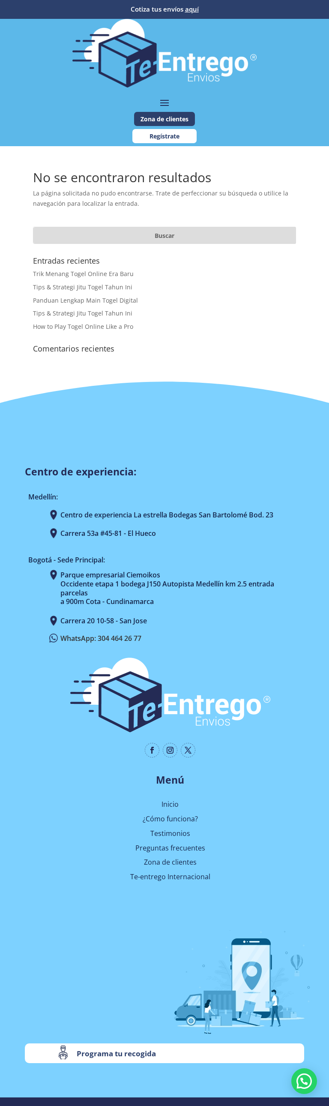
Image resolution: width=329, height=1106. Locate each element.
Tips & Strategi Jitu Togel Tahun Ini (82, 287)
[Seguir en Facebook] (152, 750)
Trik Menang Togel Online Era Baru (83, 274)
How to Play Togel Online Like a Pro (83, 326)
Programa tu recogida (116, 1053)
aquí (192, 9)
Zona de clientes (164, 119)
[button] (304, 1081)
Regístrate (164, 136)
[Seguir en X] (188, 750)
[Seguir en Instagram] (170, 750)
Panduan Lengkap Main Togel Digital (85, 300)
